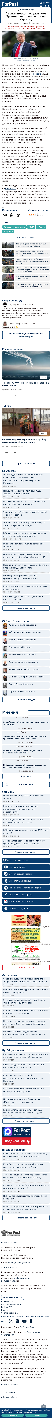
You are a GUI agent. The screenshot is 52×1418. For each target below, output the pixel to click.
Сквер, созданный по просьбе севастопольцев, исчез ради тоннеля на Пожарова (23, 1078)
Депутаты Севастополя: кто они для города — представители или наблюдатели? (24, 738)
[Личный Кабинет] (41, 2)
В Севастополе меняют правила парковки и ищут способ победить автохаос (25, 534)
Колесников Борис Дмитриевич (24, 662)
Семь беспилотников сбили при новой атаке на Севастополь (25, 587)
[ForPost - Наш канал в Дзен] (35, 1321)
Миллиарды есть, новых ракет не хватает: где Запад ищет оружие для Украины (32, 253)
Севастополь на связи (17, 860)
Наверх (44, 1406)
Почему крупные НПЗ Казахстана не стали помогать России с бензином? (24, 503)
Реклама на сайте (9, 1242)
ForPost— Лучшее (28, 1327)
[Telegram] (18, 215)
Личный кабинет (26, 784)
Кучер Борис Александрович (23, 625)
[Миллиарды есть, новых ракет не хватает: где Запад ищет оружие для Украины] (8, 251)
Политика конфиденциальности (22, 1412)
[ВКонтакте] (5, 215)
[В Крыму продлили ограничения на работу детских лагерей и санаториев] (26, 409)
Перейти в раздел (26, 699)
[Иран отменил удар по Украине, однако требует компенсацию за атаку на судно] (8, 259)
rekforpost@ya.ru (9, 1397)
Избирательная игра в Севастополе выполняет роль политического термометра (25, 766)
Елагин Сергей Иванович (21, 684)
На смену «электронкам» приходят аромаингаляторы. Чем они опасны (20, 577)
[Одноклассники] (11, 215)
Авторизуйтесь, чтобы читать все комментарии (26, 335)
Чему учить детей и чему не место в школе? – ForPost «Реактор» (25, 513)
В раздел (26, 776)
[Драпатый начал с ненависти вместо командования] (8, 276)
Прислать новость (26, 463)
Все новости (7, 1301)
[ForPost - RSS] (10, 1321)
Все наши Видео (17, 867)
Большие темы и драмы (21, 894)
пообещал (10, 188)
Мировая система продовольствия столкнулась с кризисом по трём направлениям (20, 809)
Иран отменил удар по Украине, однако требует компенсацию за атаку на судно (33, 261)
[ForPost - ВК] (17, 1321)
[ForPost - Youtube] (24, 1321)
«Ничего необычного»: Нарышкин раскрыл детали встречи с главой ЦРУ (24, 524)
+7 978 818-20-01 (9, 1392)
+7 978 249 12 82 (9, 1267)
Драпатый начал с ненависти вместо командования (32, 277)
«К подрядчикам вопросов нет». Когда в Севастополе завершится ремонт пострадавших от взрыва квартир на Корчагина (23, 478)
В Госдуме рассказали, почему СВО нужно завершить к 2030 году (31, 245)
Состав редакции (9, 1313)
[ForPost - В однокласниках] (31, 1321)
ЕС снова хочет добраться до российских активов (23, 545)
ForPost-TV (6, 1307)
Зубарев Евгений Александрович (25, 632)
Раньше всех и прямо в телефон (25, 887)
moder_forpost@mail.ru (19, 1262)
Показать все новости (26, 608)
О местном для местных (21, 874)
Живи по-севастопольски (21, 901)
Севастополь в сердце (20, 880)
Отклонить (12, 1415)
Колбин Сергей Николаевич (22, 639)
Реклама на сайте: (10, 1384)
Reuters (37, 74)
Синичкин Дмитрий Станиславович (26, 676)
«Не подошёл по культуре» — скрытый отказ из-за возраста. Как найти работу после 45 (25, 555)
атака (44, 377)
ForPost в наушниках (20, 908)
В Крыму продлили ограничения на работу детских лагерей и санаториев (24, 440)
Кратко (4, 1310)
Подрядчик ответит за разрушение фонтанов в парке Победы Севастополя (26, 566)
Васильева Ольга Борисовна (22, 654)
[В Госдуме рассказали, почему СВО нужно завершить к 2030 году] (8, 243)
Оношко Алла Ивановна (20, 647)
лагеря (44, 434)
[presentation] (6, 395)
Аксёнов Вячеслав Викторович (24, 669)
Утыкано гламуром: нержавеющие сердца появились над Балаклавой (22, 752)
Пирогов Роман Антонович (22, 691)
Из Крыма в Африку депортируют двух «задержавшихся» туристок (22, 492)
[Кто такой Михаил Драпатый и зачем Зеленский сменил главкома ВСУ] (8, 284)
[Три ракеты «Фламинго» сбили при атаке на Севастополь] (26, 352)
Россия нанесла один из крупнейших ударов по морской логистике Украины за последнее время (32, 269)
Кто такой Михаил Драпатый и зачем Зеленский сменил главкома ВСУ (32, 285)
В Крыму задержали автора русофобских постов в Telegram (23, 598)
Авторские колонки (11, 1304)
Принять (36, 1415)
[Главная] (10, 3)
